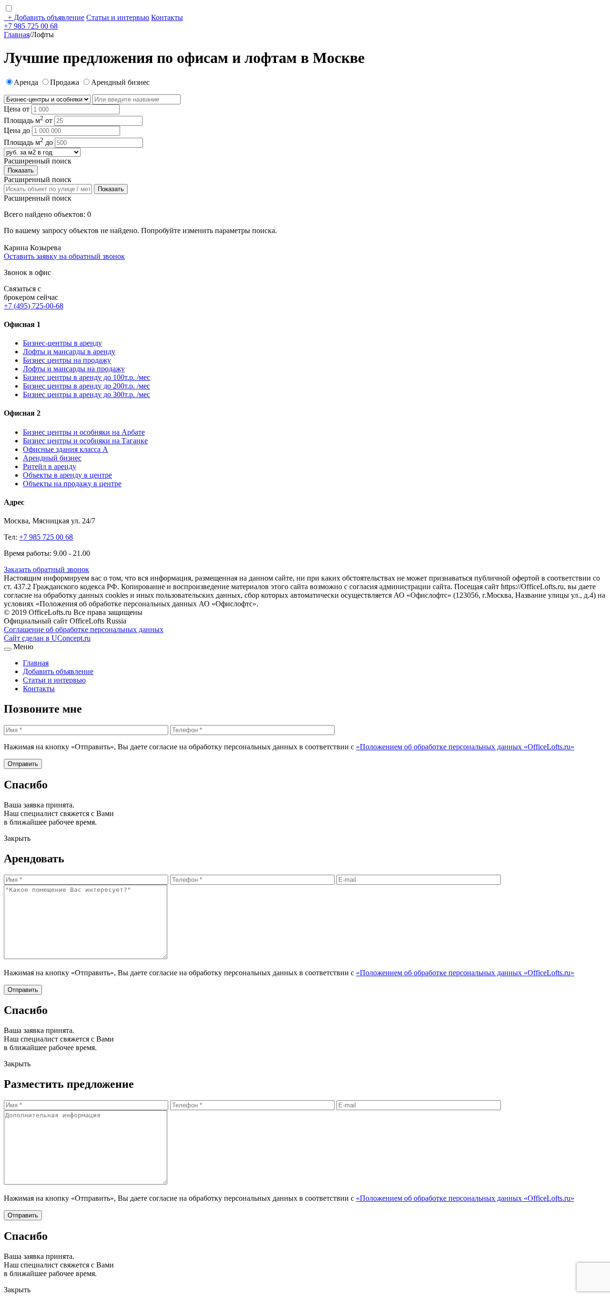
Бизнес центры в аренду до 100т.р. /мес (86, 377)
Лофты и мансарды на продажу (74, 369)
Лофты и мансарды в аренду (69, 351)
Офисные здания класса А (65, 449)
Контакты (167, 17)
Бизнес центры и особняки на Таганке (85, 441)
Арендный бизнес (52, 458)
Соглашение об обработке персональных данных (83, 629)
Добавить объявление (46, 17)
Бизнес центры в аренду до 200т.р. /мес (86, 386)
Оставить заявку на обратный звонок (64, 256)
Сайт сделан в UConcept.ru (47, 638)
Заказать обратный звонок (46, 569)
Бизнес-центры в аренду (62, 343)
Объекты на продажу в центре (72, 484)
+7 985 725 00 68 (31, 26)
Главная (17, 35)
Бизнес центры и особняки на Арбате (84, 432)
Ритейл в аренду (49, 466)
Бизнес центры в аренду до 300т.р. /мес (86, 394)
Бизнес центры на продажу (67, 360)
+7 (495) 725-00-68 (33, 306)
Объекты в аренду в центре (67, 475)
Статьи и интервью (117, 17)
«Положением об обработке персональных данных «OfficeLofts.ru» (465, 747)
